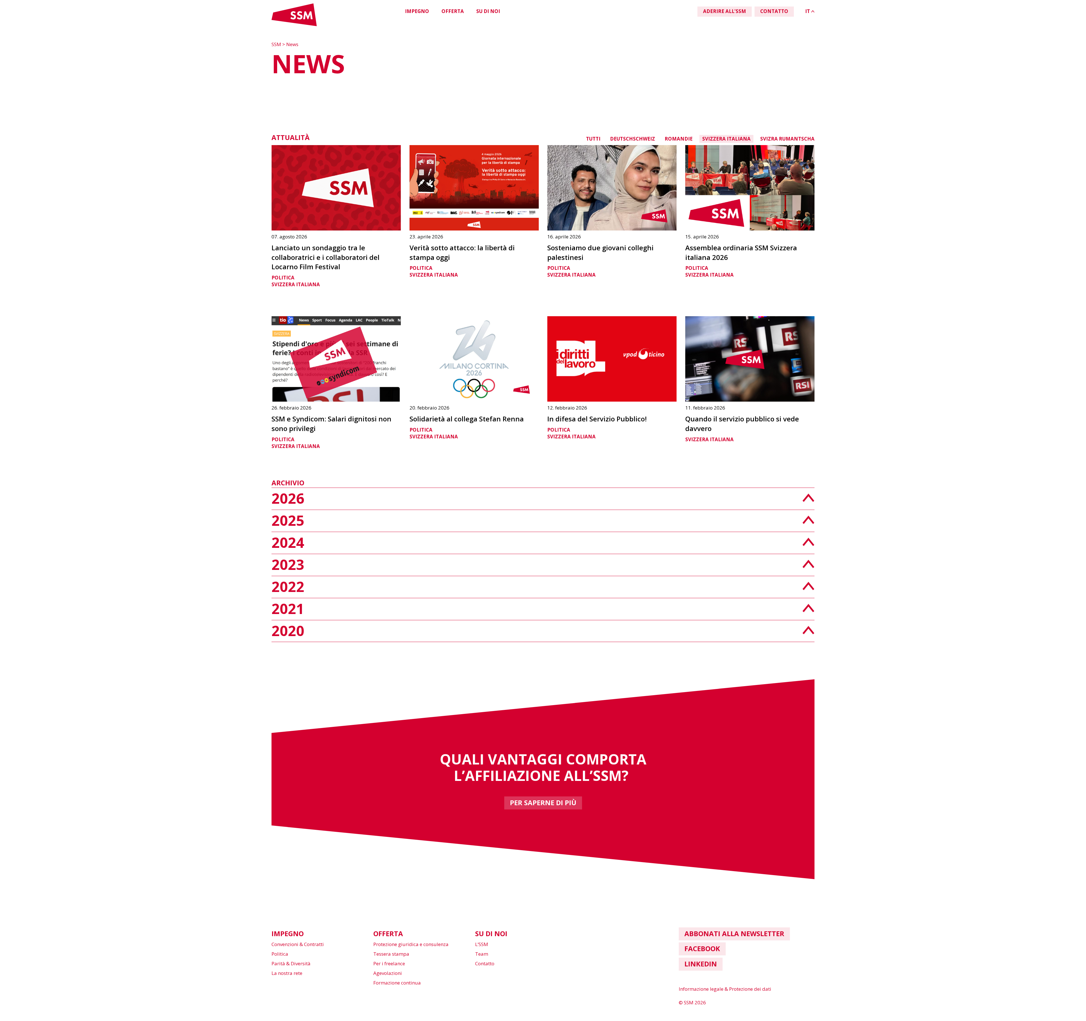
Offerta (452, 11)
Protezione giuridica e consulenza (411, 944)
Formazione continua (397, 982)
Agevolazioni (387, 973)
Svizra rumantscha (787, 138)
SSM (277, 44)
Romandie (679, 138)
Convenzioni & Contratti (298, 944)
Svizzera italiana (726, 138)
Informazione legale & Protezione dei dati (725, 989)
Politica (283, 277)
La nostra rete (287, 973)
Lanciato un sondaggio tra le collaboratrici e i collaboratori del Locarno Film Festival (326, 257)
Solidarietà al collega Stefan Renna (467, 418)
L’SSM (481, 944)
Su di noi (488, 11)
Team (481, 954)
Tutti (593, 138)
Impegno (417, 11)
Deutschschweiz (632, 138)
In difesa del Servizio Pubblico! (597, 418)
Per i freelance (389, 963)
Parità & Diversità (291, 963)
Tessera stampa (391, 954)
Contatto (484, 963)
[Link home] (294, 25)
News (292, 44)
